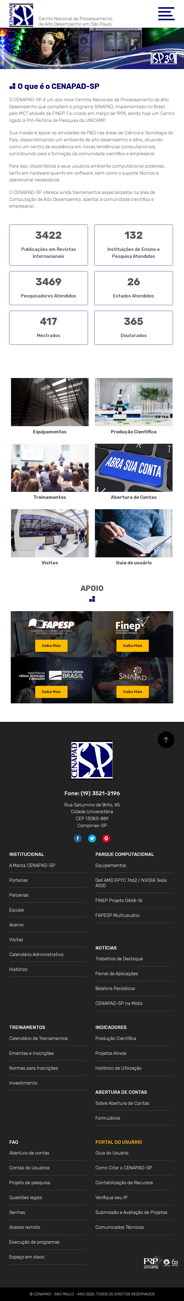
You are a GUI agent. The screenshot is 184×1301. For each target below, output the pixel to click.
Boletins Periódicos (115, 988)
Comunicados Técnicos (119, 1227)
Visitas (50, 562)
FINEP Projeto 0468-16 (118, 900)
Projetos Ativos (110, 1053)
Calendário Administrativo (36, 954)
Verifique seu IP (111, 1197)
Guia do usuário (134, 562)
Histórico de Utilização (118, 1068)
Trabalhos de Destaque (119, 958)
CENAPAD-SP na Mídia (118, 1003)
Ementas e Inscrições (31, 1053)
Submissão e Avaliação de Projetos (131, 1212)
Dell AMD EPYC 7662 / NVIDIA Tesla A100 (131, 883)
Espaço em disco (26, 1257)
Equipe (16, 910)
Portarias (18, 880)
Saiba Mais (51, 646)
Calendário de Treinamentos (38, 1038)
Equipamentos (50, 431)
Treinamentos (49, 497)
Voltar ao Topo (166, 740)
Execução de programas (34, 1242)
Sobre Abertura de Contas (122, 1103)
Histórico (18, 969)
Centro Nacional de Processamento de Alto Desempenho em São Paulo (75, 21)
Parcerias (18, 895)
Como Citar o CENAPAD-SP (123, 1167)
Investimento (23, 1083)
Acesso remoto (24, 1227)
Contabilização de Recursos (124, 1182)
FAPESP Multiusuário (117, 915)
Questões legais (25, 1197)
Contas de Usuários (29, 1167)
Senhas (17, 1212)
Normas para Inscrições (33, 1068)
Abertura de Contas (134, 497)
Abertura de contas (29, 1153)
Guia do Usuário (111, 1153)
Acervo (16, 924)
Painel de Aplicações (116, 973)
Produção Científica (134, 431)
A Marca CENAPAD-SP (32, 865)
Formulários (107, 1118)
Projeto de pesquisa (29, 1182)
